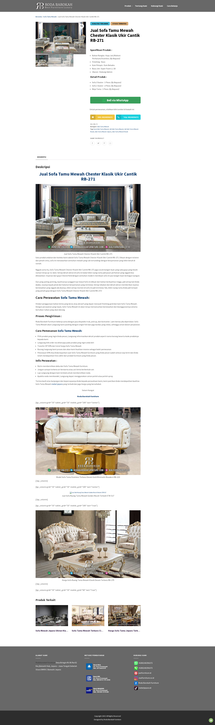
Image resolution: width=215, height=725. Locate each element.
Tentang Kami (141, 6)
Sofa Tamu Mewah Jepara (103, 132)
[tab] (42, 157)
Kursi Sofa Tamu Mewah (101, 129)
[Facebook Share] (92, 143)
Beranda (39, 17)
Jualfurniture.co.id (146, 678)
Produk (128, 6)
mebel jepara (57, 384)
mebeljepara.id (144, 688)
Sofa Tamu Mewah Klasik (120, 132)
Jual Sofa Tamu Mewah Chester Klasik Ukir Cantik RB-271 (88, 176)
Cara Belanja (172, 6)
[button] (82, 26)
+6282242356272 (145, 663)
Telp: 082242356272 (130, 117)
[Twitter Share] (98, 143)
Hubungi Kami (157, 6)
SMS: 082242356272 (105, 117)
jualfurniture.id (144, 673)
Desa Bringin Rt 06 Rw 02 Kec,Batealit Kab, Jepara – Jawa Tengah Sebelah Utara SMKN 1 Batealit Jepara (56, 666)
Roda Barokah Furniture (148, 683)
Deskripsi (41, 157)
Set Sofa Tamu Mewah (117, 129)
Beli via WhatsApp (117, 100)
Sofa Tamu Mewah (49, 17)
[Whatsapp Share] (110, 143)
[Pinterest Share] (104, 143)
